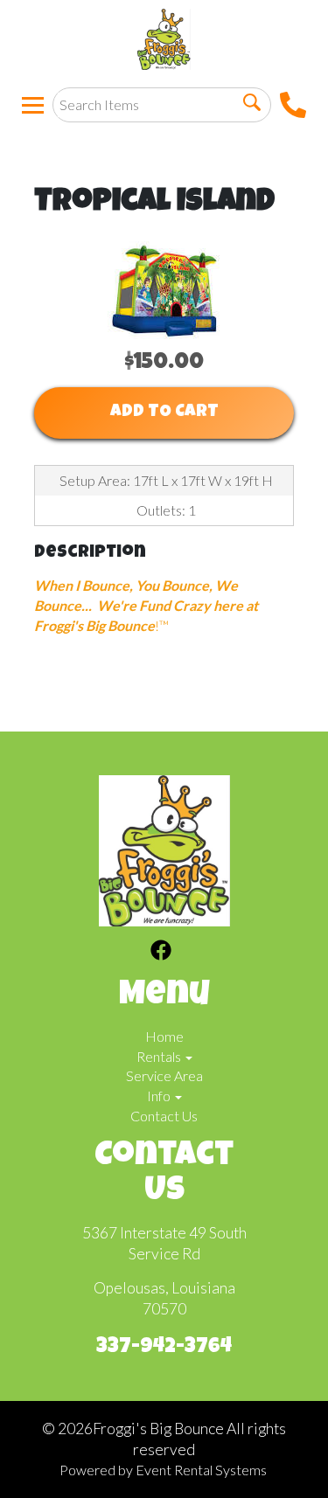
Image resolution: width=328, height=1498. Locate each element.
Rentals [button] (160, 1056)
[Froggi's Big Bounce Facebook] (160, 953)
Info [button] (160, 1095)
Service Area (164, 1075)
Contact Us (164, 1115)
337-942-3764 (164, 1347)
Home (164, 1036)
